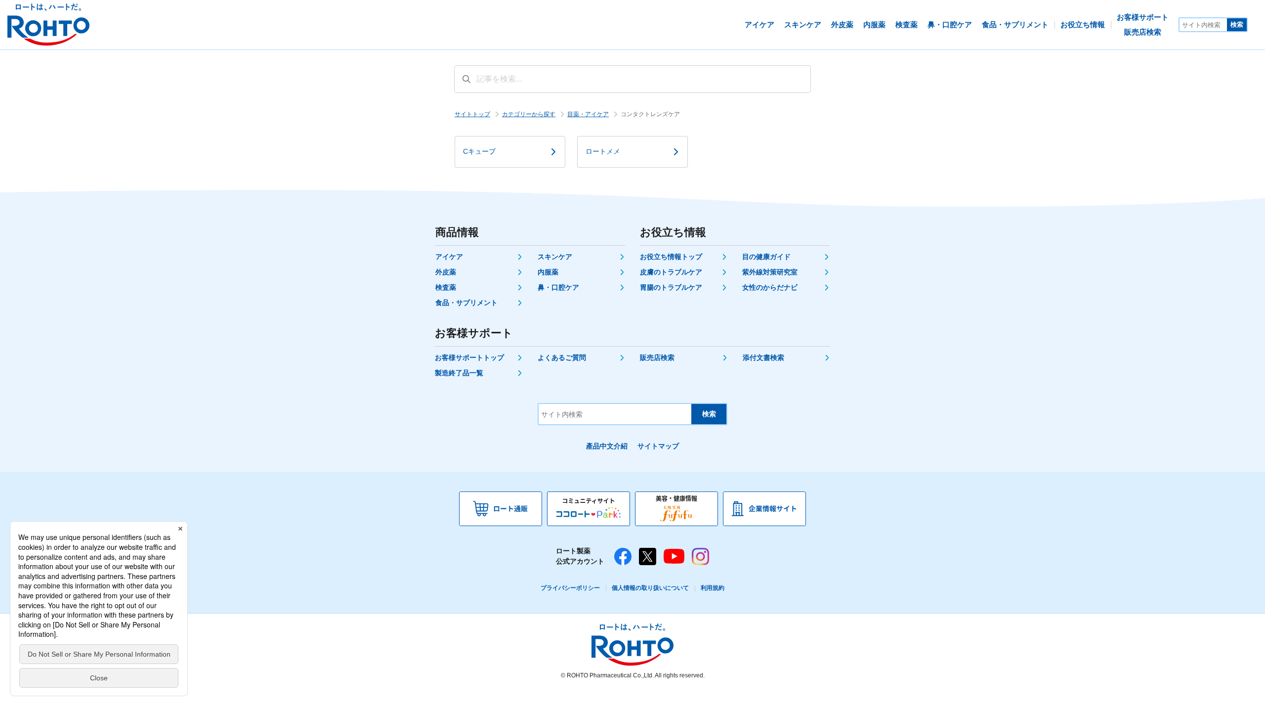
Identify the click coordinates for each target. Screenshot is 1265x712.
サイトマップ (658, 446)
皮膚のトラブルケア (671, 272)
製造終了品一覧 (459, 373)
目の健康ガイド (766, 257)
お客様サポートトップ (469, 357)
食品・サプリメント (466, 303)
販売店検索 (657, 357)
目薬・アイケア (588, 114)
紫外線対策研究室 (770, 272)
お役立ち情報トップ (671, 257)
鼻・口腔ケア (558, 287)
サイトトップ (472, 114)
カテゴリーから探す (528, 114)
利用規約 (712, 587)
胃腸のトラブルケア (671, 287)
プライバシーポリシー (570, 587)
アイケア (449, 257)
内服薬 (548, 272)
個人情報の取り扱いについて (650, 587)
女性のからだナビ (770, 287)
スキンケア (555, 257)
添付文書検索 (763, 357)
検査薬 (445, 287)
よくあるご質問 (562, 357)
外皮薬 (445, 272)
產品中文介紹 (607, 446)
